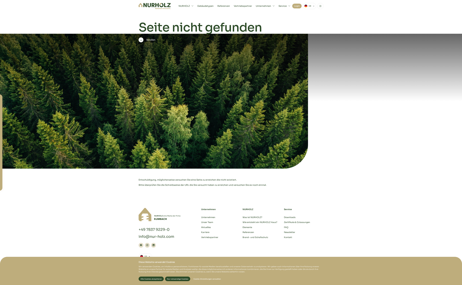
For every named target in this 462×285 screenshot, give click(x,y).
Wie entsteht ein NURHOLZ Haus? (260, 222)
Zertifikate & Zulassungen (297, 222)
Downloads (289, 217)
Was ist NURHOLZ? (252, 217)
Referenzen (223, 6)
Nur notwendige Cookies (177, 279)
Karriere (205, 232)
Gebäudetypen (205, 6)
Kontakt (288, 237)
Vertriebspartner (243, 6)
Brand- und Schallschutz (255, 237)
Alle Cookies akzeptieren (151, 279)
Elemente (247, 227)
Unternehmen (208, 217)
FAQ (286, 227)
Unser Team (207, 222)
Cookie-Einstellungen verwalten (207, 279)
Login (297, 6)
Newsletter (289, 232)
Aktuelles (206, 227)
